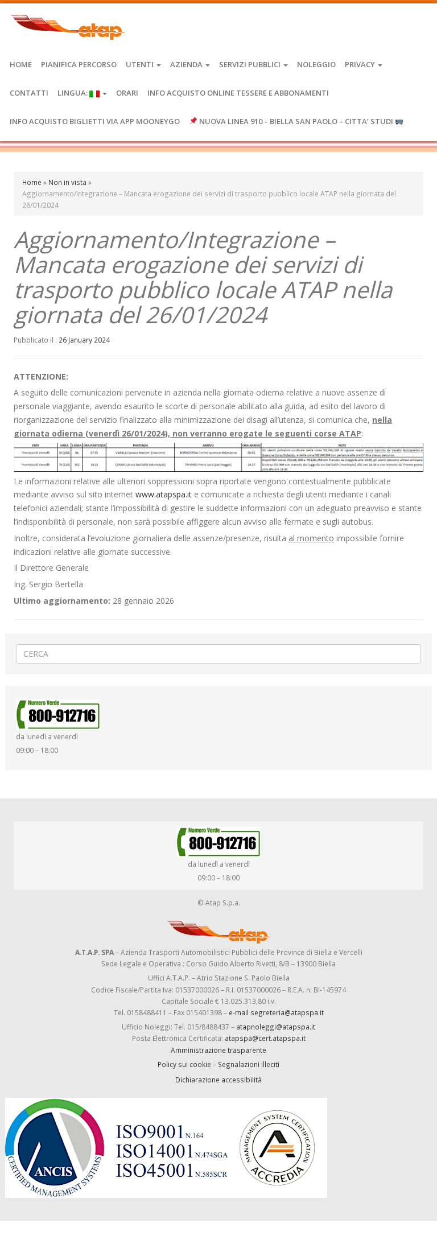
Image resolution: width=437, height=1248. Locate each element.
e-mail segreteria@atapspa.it (276, 1012)
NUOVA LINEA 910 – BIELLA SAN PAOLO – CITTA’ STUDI (296, 121)
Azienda (187, 64)
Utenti (140, 64)
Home (21, 64)
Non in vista (67, 182)
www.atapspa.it (163, 494)
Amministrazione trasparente (218, 1050)
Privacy (361, 64)
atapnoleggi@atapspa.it (275, 1026)
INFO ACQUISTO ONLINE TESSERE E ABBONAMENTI (238, 93)
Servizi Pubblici (250, 64)
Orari (127, 93)
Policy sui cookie (184, 1064)
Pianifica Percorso (79, 64)
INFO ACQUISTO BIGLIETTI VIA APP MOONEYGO (95, 121)
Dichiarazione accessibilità (218, 1079)
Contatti (29, 93)
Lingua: (73, 93)
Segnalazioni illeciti (248, 1064)
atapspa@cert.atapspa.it (265, 1038)
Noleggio (316, 64)
